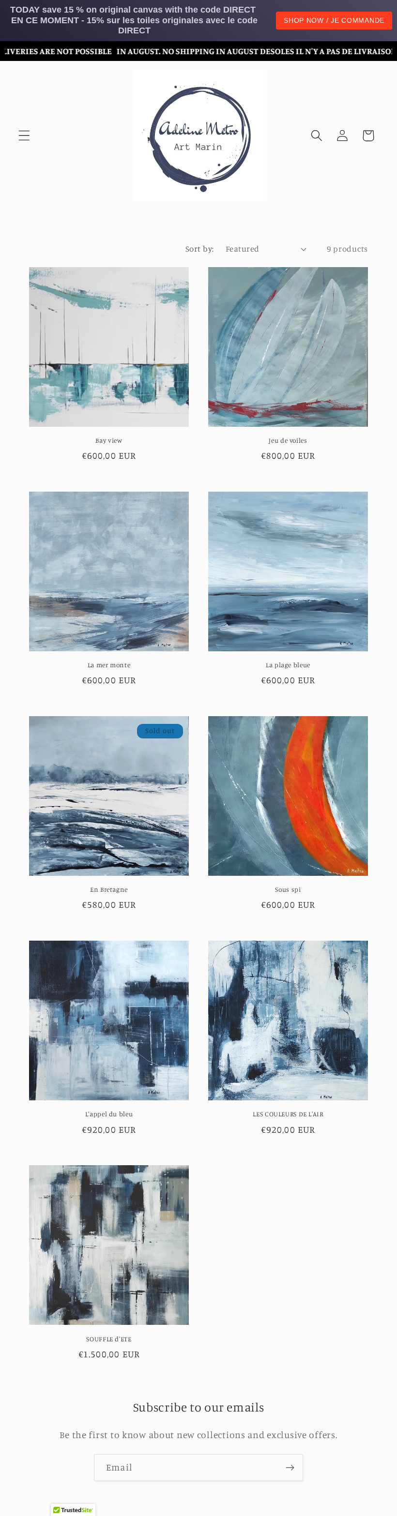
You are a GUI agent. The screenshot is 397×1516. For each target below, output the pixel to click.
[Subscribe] (290, 1467)
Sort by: (199, 249)
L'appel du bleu (109, 1114)
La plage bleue (288, 665)
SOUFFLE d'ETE (108, 1339)
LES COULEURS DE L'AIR (288, 1114)
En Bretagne (109, 889)
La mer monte (109, 665)
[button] (24, 136)
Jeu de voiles (288, 440)
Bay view (108, 440)
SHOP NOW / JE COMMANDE (334, 20)
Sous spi (288, 889)
